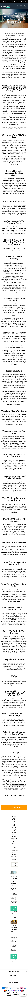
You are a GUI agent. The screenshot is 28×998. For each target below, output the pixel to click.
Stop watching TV (19, 13)
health (12, 13)
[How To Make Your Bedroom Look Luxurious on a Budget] (13, 922)
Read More (14, 908)
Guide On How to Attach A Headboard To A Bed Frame (14, 881)
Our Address (13, 971)
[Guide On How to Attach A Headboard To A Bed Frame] (13, 872)
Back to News (15, 807)
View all (15, 864)
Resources (13, 983)
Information (13, 979)
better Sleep (6, 13)
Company (13, 975)
